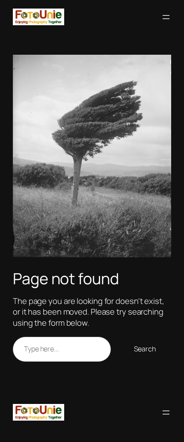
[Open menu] (166, 17)
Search (145, 349)
